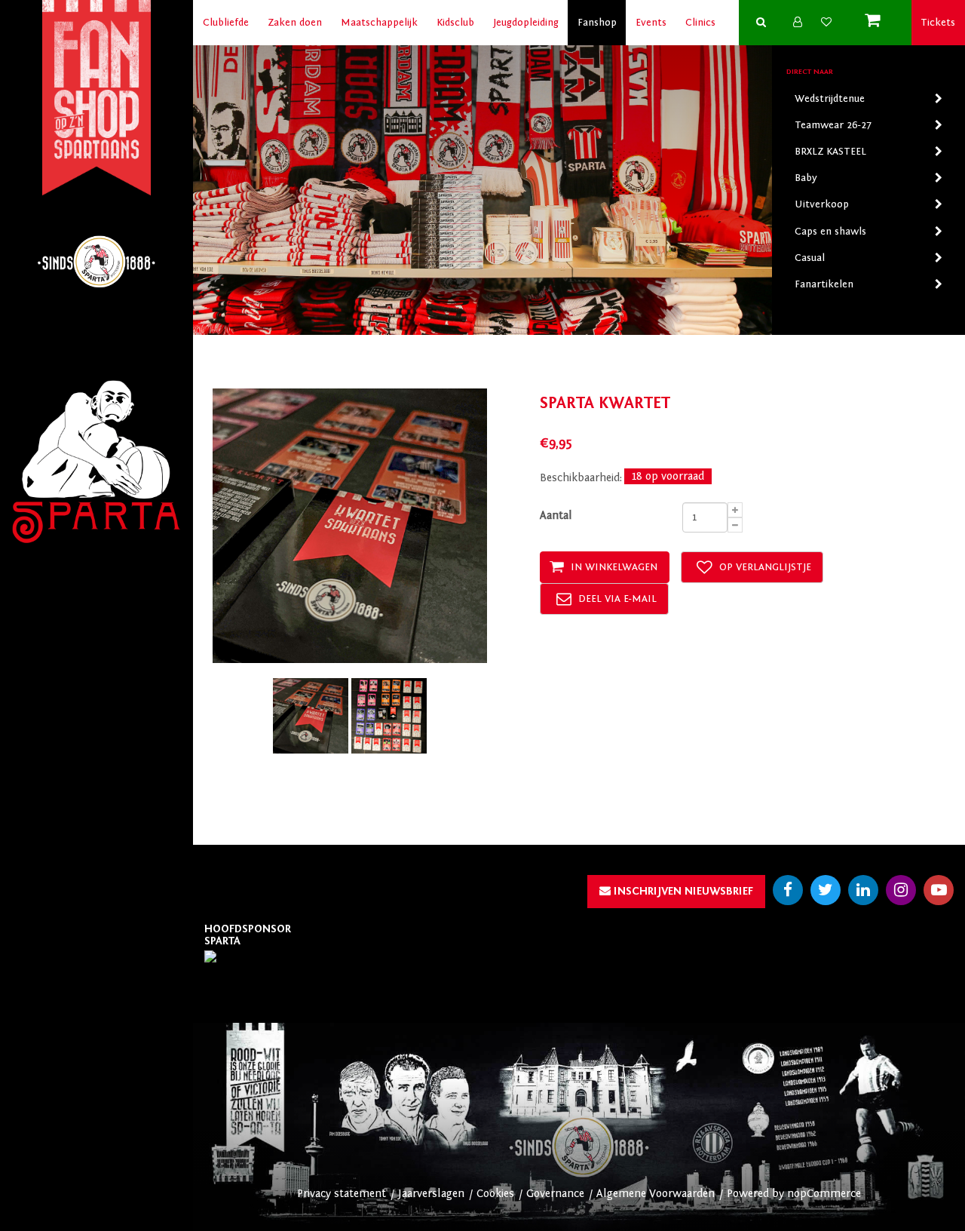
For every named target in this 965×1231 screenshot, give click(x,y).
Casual (810, 258)
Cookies (495, 1193)
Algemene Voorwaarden (655, 1193)
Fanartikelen (824, 284)
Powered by (757, 1193)
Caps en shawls (830, 232)
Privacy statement (341, 1193)
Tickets (938, 23)
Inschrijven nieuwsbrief (682, 891)
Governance (555, 1193)
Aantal (556, 515)
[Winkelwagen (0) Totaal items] (876, 22)
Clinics (700, 23)
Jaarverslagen (431, 1193)
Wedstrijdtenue (830, 99)
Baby (806, 178)
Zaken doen (295, 23)
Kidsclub (455, 23)
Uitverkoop (822, 204)
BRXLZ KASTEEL (830, 152)
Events (651, 23)
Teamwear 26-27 (833, 125)
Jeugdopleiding (526, 23)
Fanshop (597, 23)
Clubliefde (226, 23)
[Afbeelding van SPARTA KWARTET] (312, 715)
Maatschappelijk (379, 23)
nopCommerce (824, 1193)
